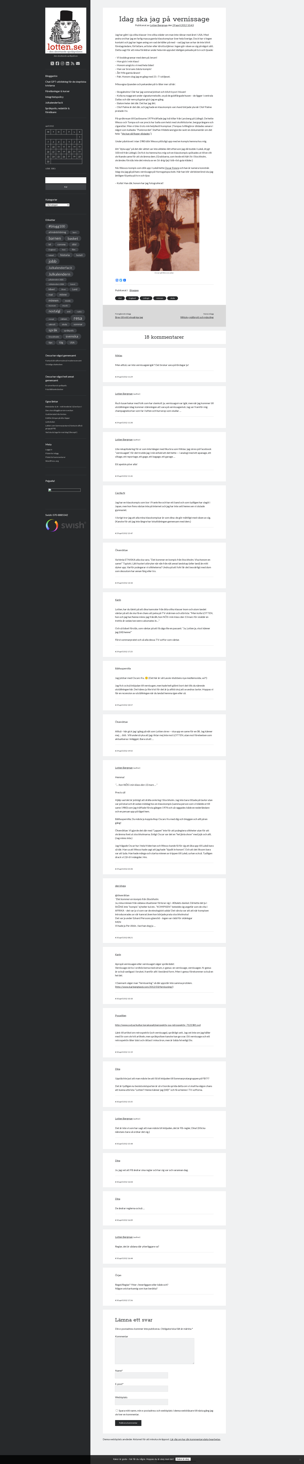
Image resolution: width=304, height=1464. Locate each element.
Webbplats (121, 1397)
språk (53, 330)
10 (53, 146)
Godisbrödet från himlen (55, 414)
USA (72, 342)
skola (64, 324)
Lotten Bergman (159, 25)
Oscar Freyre (172, 167)
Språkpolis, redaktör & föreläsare (57, 110)
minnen (53, 300)
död (74, 244)
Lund (74, 289)
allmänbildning (57, 232)
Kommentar (121, 1336)
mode (67, 300)
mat (51, 294)
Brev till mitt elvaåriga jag (129, 317)
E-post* (119, 1383)
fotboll (51, 255)
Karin (118, 599)
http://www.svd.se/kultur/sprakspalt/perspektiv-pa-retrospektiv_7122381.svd (158, 1024)
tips (50, 342)
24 (53, 156)
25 (58, 156)
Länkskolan (50, 422)
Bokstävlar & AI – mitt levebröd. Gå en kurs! (63, 406)
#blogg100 (57, 226)
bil (50, 244)
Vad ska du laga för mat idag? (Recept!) (61, 432)
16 (48, 151)
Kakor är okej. (183, 1459)
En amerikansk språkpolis (56, 385)
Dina (117, 1068)
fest (63, 249)
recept (51, 319)
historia (65, 255)
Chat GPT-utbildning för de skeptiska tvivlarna (65, 83)
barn (74, 232)
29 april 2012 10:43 (183, 25)
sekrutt (52, 324)
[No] (300, 1459)
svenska (72, 336)
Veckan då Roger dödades (136, 133)
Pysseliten (120, 1015)
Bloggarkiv (51, 75)
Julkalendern (59, 274)
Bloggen (134, 290)
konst (72, 284)
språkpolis (69, 330)
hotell (79, 255)
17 (53, 151)
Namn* (119, 1370)
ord (68, 311)
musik (65, 305)
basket (73, 238)
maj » (53, 168)
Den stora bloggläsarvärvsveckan (59, 410)
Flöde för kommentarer (55, 457)
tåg (61, 342)
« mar (47, 168)
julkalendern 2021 (56, 280)
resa (78, 318)
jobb (52, 261)
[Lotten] (65, 52)
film (73, 249)
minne (63, 294)
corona (61, 244)
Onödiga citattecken (54, 364)
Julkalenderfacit (54, 102)
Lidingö (146, 298)
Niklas (118, 355)
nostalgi (54, 311)
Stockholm (54, 336)
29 (79, 156)
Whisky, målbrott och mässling (197, 317)
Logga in (48, 449)
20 (69, 151)
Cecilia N (120, 492)
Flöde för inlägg (51, 453)
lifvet (63, 289)
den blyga (120, 885)
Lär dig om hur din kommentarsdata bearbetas (195, 1439)
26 (64, 156)
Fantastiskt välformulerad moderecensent (63, 360)
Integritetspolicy (54, 96)
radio (79, 311)
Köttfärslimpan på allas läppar (57, 418)
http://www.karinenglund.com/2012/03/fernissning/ (144, 986)
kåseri (52, 289)
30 (48, 161)
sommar (78, 324)
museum (52, 306)
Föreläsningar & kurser (57, 91)
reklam (64, 319)
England (52, 249)
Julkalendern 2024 (56, 284)
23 (48, 156)
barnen (55, 238)
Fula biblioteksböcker (54, 389)
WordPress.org (52, 461)
